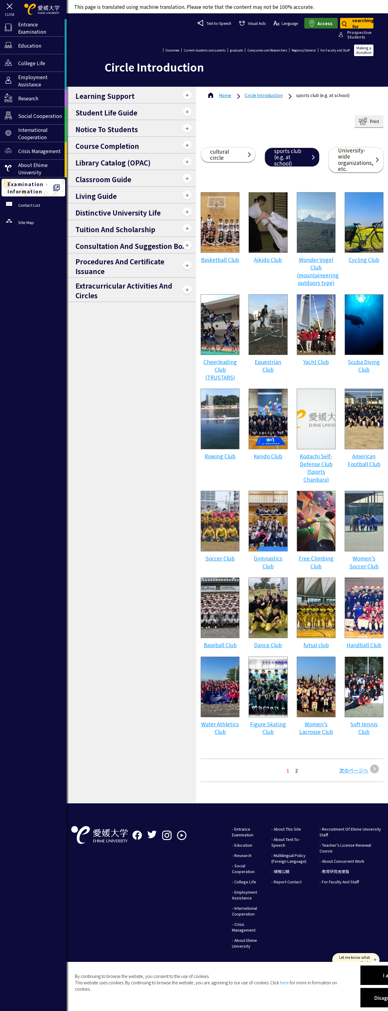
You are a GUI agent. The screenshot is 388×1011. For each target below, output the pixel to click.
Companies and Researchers (267, 50)
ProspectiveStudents (359, 34)
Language (290, 23)
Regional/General (304, 50)
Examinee (172, 50)
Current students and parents (205, 50)
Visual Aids (256, 23)
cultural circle (219, 154)
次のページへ (353, 770)
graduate (236, 50)
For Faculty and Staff (335, 50)
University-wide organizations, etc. (355, 159)
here (284, 982)
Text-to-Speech (218, 23)
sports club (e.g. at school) (287, 157)
